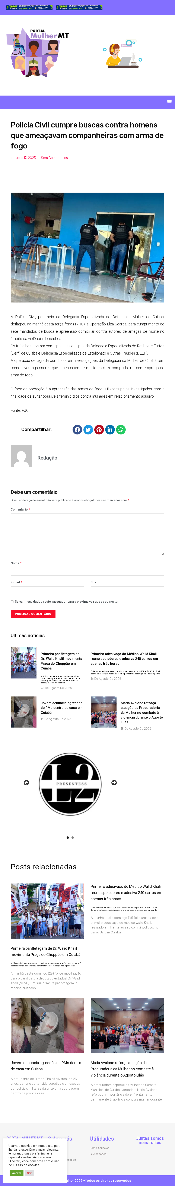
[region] (29, 7)
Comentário (21, 509)
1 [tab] (68, 837)
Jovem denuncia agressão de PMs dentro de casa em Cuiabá (62, 708)
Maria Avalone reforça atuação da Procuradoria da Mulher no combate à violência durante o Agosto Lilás (142, 712)
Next (114, 783)
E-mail (17, 582)
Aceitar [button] (16, 1173)
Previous (26, 783)
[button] (169, 101)
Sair (29, 1173)
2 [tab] (72, 837)
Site (93, 582)
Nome (16, 563)
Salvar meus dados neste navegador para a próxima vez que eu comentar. (67, 601)
